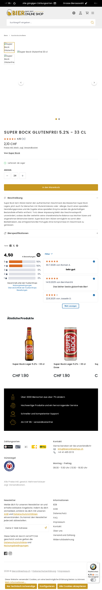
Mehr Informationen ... (15, 582)
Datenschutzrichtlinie (15, 542)
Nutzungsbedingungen (16, 545)
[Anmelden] (80, 13)
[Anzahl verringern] (7, 176)
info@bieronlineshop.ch (70, 449)
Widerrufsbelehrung (63, 539)
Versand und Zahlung (64, 535)
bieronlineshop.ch (21, 571)
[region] (51, 82)
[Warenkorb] (86, 13)
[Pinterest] (17, 245)
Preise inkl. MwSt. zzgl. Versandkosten (21, 147)
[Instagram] (10, 553)
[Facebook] (11, 245)
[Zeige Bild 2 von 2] (59, 119)
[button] (51, 198)
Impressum (59, 522)
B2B (55, 504)
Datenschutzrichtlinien (25, 514)
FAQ (55, 517)
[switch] (93, 580)
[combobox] (48, 22)
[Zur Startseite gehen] (25, 12)
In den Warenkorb (51, 187)
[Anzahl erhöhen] (22, 176)
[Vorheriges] (21, 82)
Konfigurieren (47, 586)
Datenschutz (60, 513)
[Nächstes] (94, 82)
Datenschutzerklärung (44, 571)
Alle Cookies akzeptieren (72, 586)
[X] (14, 245)
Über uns (57, 530)
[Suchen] (92, 22)
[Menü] (92, 13)
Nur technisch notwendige (21, 586)
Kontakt (57, 526)
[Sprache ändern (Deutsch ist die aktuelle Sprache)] (74, 13)
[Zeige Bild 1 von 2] (56, 119)
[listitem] (29, 353)
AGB (6, 514)
